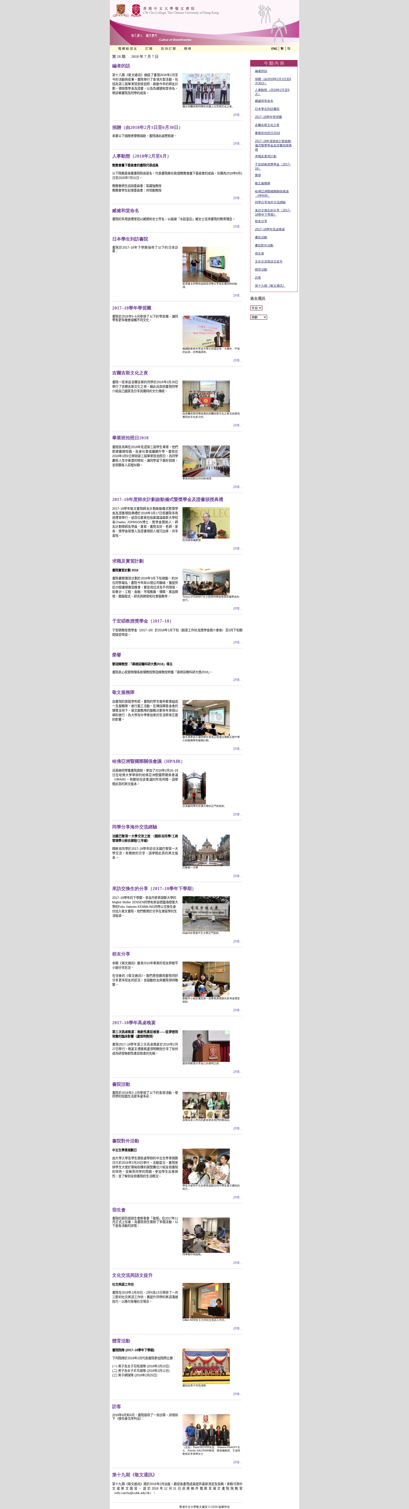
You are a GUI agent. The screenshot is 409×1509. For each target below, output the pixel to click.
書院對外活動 (264, 245)
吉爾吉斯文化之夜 (267, 125)
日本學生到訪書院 (267, 109)
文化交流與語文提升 (269, 261)
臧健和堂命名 (264, 101)
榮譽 (258, 175)
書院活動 (261, 237)
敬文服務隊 (262, 183)
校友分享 (261, 221)
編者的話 (261, 71)
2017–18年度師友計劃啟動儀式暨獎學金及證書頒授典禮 (273, 145)
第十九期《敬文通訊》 (270, 285)
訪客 (258, 277)
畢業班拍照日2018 (267, 133)
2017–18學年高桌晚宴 (270, 229)
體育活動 (261, 269)
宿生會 (259, 253)
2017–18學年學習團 (268, 117)
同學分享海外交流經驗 (270, 202)
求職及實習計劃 (265, 156)
